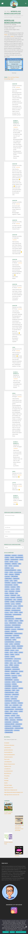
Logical (6, 643)
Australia (11, 561)
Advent (12, 557)
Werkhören (7, 715)
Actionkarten (20, 555)
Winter (6, 719)
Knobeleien (7, 629)
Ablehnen (12, 932)
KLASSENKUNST (8, 771)
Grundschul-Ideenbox (9, 745)
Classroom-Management (10, 570)
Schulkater (6, 742)
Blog (20, 563)
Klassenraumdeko (9, 627)
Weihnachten (8, 713)
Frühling (7, 601)
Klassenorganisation (16, 624)
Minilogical (12, 650)
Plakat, (5, 34)
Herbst (16, 612)
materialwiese (7, 747)
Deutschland (7, 576)
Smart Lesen (14, 688)
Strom (12, 696)
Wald (11, 711)
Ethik (18, 586)
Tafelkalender (14, 698)
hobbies (21, 612)
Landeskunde (15, 635)
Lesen (14, 639)
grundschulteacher (8, 750)
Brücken (10, 565)
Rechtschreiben (14, 671)
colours (11, 572)
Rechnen (7, 671)
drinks (11, 580)
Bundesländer (16, 565)
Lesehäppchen (8, 639)
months (6, 652)
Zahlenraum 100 (16, 726)
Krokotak (6, 780)
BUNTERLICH (7, 773)
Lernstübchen (7, 768)
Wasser (16, 711)
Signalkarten (7, 688)
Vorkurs (6, 711)
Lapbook (7, 637)
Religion (13, 673)
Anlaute (21, 559)
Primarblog (6, 775)
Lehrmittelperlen (8, 761)
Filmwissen (7, 595)
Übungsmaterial (8, 732)
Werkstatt (13, 715)
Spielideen (18, 15)
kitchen (6, 622)
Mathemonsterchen (8, 787)
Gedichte (13, 603)
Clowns (6, 572)
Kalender (11, 620)
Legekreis (12, 637)
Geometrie (18, 603)
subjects (16, 696)
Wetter (18, 715)
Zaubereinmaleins (8, 757)
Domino (6, 580)
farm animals (11, 591)
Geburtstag (7, 603)
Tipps (6, 704)
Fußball (12, 601)
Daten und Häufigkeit (18, 572)
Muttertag (20, 652)
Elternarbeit (14, 582)
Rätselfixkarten (14, 675)
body (6, 565)
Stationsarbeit (15, 694)
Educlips (17, 855)
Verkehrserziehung (19, 709)
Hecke (11, 612)
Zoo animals (17, 730)
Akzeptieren (5, 932)
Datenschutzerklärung (21, 932)
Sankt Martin (16, 679)
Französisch (19, 597)
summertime (7, 698)
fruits (15, 599)
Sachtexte (15, 677)
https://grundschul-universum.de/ (11, 794)
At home (6, 561)
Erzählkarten (13, 586)
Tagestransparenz (8, 700)
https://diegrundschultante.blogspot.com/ (13, 792)
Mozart (11, 652)
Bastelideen (7, 563)
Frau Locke (6, 759)
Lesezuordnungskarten (9, 641)
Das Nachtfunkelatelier (9, 754)
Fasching (18, 591)
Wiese (6, 717)
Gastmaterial (19, 601)
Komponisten (20, 629)
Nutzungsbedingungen (9, 658)
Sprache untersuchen (9, 692)
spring (17, 692)
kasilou (6, 782)
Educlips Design (8, 785)
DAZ (6, 574)
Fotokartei (13, 597)
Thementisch (14, 702)
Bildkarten (14, 563)
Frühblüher (20, 599)
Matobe (14, 648)
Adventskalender (19, 557)
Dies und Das (11, 77)
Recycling (21, 671)
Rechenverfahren (16, 669)
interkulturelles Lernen (9, 618)
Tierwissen (20, 702)
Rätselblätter (7, 675)
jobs (6, 620)
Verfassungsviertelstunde (9, 709)
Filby (16, 593)
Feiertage (12, 593)
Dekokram (11, 574)
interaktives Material (9, 616)
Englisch (19, 582)
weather (20, 711)
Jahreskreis (18, 618)
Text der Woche (16, 700)
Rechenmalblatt (15, 667)
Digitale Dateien (8, 578)
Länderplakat (17, 643)
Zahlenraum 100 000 (9, 728)
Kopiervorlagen (9, 633)
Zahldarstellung (15, 721)
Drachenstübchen (8, 752)
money (17, 650)
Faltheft (17, 588)
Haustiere (6, 612)
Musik (16, 652)
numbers (12, 656)
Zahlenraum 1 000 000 (9, 723)
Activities (7, 557)
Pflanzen (19, 662)
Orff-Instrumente (15, 660)
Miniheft (7, 650)
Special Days (7, 690)
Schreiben (14, 683)
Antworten (18, 87)
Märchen (7, 654)
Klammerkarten (13, 622)
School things (19, 681)
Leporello (18, 637)
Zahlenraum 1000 (19, 728)
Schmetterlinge (7, 681)
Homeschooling (8, 614)
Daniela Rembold (8, 17)
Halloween (7, 610)
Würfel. (12, 36)
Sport (18, 690)
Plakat (17, 77)
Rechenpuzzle (8, 669)
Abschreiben (7, 555)
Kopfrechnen (13, 631)
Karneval (16, 620)
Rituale (18, 673)
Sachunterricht (8, 679)
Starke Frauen (7, 694)
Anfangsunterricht (14, 559)
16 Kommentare (17, 17)
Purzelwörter (7, 667)
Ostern (6, 662)
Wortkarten (19, 719)
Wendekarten (15, 713)
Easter (16, 580)
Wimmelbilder (17, 717)
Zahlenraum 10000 (8, 730)
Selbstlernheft (15, 686)
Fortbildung (7, 597)
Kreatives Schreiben (18, 633)
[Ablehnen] (26, 927)
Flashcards (13, 595)
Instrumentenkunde (17, 614)
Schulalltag (7, 79)
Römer (20, 675)
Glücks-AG (20, 605)
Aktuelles (7, 559)
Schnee (13, 681)
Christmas (7, 567)
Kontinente (7, 631)
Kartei (21, 620)
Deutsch (17, 574)
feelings (6, 593)
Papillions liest (7, 766)
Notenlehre (7, 656)
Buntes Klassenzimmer (9, 764)
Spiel (12, 79)
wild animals (11, 717)
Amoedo (6, 778)
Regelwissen (7, 673)
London (11, 643)
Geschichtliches (8, 605)
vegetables (14, 707)
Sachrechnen (7, 677)
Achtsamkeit (14, 555)
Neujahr (12, 654)
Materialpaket (19, 645)
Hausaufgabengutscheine (16, 610)
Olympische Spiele (8, 660)
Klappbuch (20, 622)
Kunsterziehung (8, 635)
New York (17, 654)
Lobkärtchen (18, 641)
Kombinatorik (14, 629)
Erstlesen (7, 586)
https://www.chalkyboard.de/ (10, 790)
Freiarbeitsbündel (8, 599)
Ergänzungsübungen (8, 584)
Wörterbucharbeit (8, 721)
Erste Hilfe (15, 584)
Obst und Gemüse (17, 658)
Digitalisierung (16, 578)
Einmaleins (7, 582)
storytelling (7, 696)
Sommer (20, 688)
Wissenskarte (12, 719)
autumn (16, 561)
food (18, 595)
